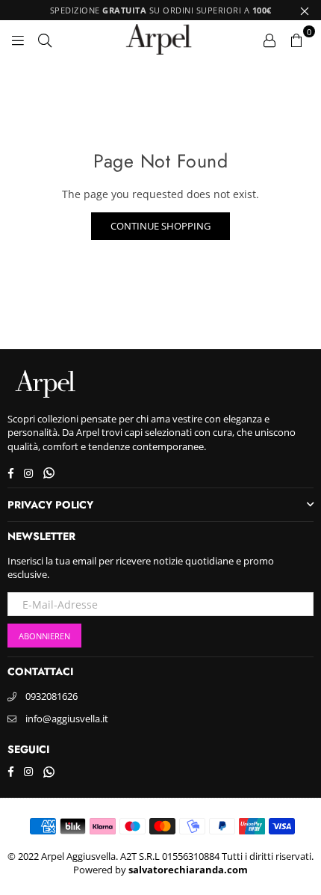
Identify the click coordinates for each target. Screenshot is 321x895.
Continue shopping (160, 226)
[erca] (44, 39)
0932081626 (51, 696)
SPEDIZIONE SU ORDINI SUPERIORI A (161, 10)
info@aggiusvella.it (66, 718)
